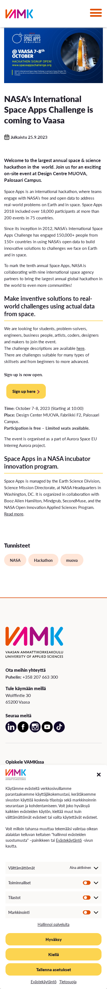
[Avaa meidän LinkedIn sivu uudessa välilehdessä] (10, 731)
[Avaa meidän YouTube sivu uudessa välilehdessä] (47, 731)
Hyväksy (54, 939)
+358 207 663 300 (40, 677)
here (81, 348)
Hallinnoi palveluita (53, 924)
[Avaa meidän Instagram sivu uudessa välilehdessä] (35, 731)
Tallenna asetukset (53, 969)
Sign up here (23, 391)
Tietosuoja (68, 981)
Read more (13, 514)
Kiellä (53, 954)
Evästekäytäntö (69, 840)
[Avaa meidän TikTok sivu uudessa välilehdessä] (59, 731)
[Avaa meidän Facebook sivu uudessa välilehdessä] (23, 731)
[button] (99, 774)
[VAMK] (19, 15)
